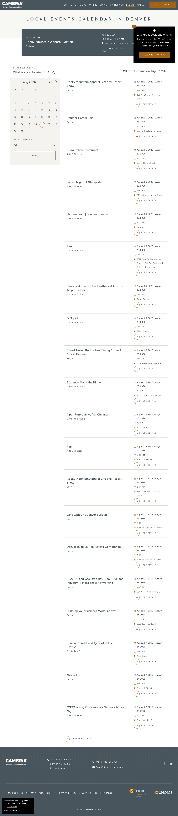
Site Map (31, 793)
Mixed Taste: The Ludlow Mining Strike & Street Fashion (94, 352)
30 (15, 131)
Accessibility (47, 793)
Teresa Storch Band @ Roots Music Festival (90, 645)
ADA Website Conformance (96, 793)
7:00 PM (141, 254)
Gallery (142, 5)
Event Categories (24, 139)
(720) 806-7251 (111, 762)
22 (56, 117)
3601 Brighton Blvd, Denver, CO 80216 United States (61, 763)
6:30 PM (140, 222)
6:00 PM (141, 190)
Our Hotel (69, 5)
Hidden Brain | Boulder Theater (87, 214)
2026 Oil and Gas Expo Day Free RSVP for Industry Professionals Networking (95, 580)
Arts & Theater (74, 154)
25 (29, 124)
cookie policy (12, 806)
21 (49, 117)
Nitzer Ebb (74, 675)
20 (42, 117)
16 (15, 117)
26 (35, 124)
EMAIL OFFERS (15, 793)
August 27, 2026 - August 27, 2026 (149, 480)
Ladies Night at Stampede (84, 182)
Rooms (82, 5)
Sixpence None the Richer (84, 382)
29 (56, 124)
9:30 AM (141, 126)
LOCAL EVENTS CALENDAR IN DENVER (89, 19)
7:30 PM (140, 391)
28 (49, 124)
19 (35, 117)
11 (29, 110)
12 (35, 110)
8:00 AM (141, 523)
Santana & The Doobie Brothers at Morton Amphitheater (95, 288)
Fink (69, 246)
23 (15, 124)
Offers (93, 5)
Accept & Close (11, 811)
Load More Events (82, 738)
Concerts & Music (76, 250)
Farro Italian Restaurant (82, 150)
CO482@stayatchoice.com (110, 767)
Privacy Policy (67, 793)
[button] (162, 5)
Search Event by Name (25, 68)
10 (22, 110)
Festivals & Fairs (75, 651)
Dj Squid (72, 318)
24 (22, 124)
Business (71, 90)
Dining (103, 5)
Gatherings (117, 5)
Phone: (99, 762)
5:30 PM (140, 158)
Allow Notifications (154, 55)
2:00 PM (141, 651)
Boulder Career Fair (80, 118)
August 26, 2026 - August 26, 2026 (149, 84)
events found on (145, 71)
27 (42, 124)
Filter (35, 155)
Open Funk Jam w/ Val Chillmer (87, 414)
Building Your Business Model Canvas (92, 611)
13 (42, 110)
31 (22, 131)
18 (29, 117)
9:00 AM (141, 90)
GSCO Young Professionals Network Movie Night (95, 709)
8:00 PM (141, 455)
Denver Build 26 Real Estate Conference (94, 546)
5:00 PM (141, 683)
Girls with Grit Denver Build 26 (87, 514)
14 (49, 110)
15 (56, 110)
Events (130, 5)
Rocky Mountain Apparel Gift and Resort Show (94, 83)
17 (22, 117)
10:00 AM (141, 619)
